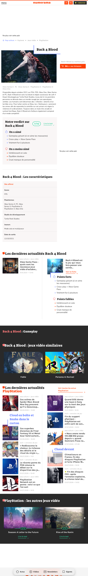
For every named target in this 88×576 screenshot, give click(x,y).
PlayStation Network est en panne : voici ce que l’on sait (30, 483)
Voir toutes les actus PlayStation (67, 389)
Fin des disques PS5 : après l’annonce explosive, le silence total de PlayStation (75, 475)
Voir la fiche (71, 272)
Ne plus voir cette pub (11, 35)
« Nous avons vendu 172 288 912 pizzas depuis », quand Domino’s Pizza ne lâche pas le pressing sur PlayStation (75, 437)
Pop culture (9, 40)
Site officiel (8, 184)
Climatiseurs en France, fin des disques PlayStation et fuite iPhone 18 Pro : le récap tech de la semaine (75, 458)
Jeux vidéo (31, 40)
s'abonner (81, 3)
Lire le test (48, 123)
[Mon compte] (66, 2)
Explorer (20, 40)
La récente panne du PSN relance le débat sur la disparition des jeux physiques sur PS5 (30, 466)
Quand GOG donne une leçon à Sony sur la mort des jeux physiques (75, 403)
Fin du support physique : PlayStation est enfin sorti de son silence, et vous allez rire (74, 420)
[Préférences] (71, 2)
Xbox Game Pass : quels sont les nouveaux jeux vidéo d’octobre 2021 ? (29, 266)
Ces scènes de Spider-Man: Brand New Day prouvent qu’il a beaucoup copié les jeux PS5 (29, 403)
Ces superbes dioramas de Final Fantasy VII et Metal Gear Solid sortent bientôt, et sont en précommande (30, 432)
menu (4, 2)
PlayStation (43, 40)
